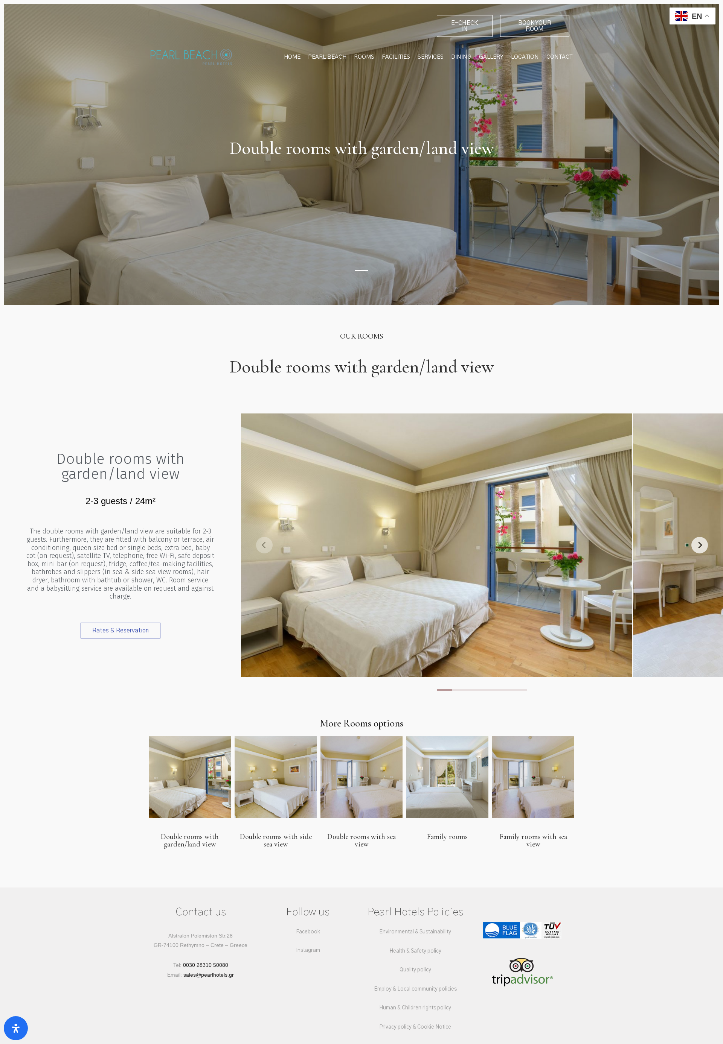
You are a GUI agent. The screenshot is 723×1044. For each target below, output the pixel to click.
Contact (559, 57)
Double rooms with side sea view (276, 840)
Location (525, 57)
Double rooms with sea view (361, 840)
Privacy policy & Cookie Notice (415, 1027)
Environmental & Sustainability (415, 932)
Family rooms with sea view (533, 840)
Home (292, 57)
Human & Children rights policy (415, 1008)
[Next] (699, 545)
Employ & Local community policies (415, 989)
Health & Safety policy (415, 951)
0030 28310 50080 (205, 965)
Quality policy (415, 970)
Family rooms (447, 836)
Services (431, 57)
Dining (461, 57)
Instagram (308, 950)
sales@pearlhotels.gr (208, 975)
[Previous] (264, 545)
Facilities (396, 57)
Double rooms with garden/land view (190, 840)
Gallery (491, 57)
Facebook (308, 932)
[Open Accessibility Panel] (16, 1028)
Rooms (364, 57)
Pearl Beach (327, 57)
